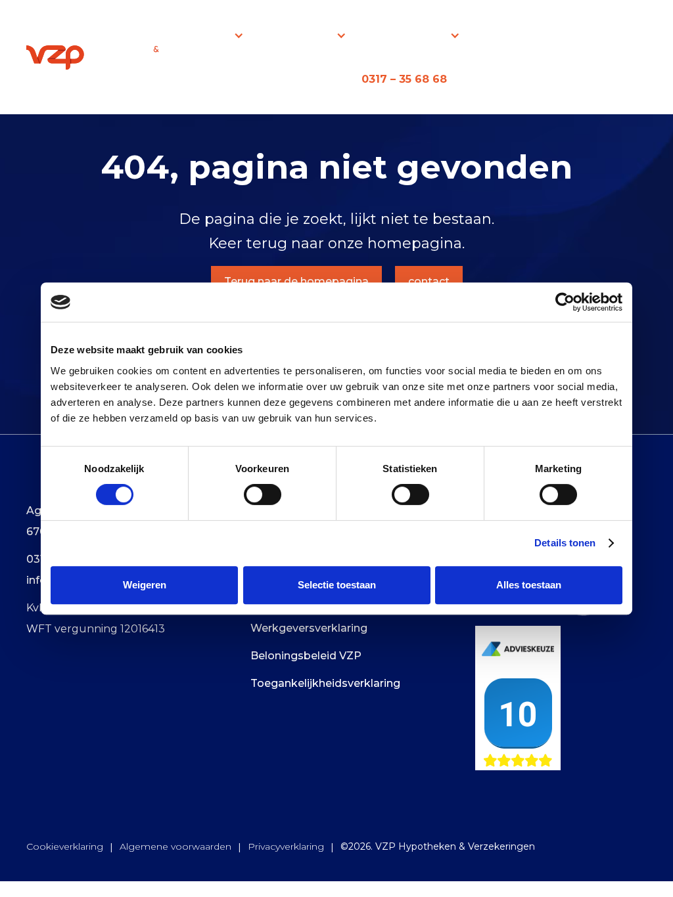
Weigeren (144, 584)
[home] (95, 57)
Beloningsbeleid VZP (305, 655)
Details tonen (564, 542)
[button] (215, 35)
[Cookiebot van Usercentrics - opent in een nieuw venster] (564, 302)
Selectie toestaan (337, 584)
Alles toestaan (528, 584)
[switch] (262, 494)
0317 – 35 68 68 (404, 79)
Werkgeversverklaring (308, 628)
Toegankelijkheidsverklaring (325, 683)
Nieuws (521, 35)
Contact (604, 35)
